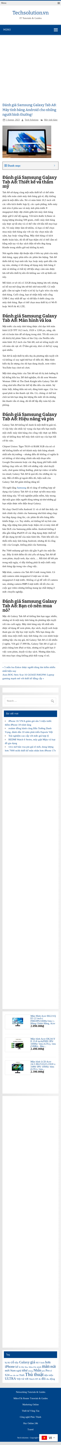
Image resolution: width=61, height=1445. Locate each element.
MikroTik (32, 1367)
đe (40, 1379)
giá (32, 1362)
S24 (7, 1375)
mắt (53, 1366)
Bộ (8, 1362)
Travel (30, 1429)
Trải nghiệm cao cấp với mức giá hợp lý (28, 735)
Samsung (21, 487)
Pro (48, 1370)
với (26, 1378)
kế (16, 1366)
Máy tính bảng (50, 120)
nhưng (30, 1371)
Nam (13, 1370)
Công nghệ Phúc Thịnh (30, 1417)
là (19, 1367)
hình (43, 1362)
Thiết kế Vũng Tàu (30, 1411)
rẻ (51, 1370)
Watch (32, 1379)
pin (43, 1370)
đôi (43, 1378)
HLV (38, 1362)
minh (39, 1367)
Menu (3, 3)
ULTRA (10, 1379)
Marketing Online (30, 1405)
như (24, 1370)
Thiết (21, 1375)
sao (11, 1375)
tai (17, 1375)
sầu (14, 1375)
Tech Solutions (31, 120)
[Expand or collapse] (55, 165)
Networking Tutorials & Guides (30, 1392)
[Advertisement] (30, 67)
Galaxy (24, 1362)
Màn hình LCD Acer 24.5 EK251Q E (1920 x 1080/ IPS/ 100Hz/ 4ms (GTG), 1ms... (43, 1065)
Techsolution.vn (31, 13)
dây (17, 1362)
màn (46, 1366)
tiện (46, 1375)
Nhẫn (37, 1370)
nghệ (18, 1370)
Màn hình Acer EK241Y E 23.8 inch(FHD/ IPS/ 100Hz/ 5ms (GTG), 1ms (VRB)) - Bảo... (43, 1042)
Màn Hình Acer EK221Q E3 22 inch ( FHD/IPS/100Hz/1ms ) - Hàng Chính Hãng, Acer (43, 1019)
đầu (47, 1379)
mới (7, 1370)
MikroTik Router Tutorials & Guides (31, 1398)
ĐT (36, 1379)
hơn (48, 1362)
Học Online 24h (30, 1423)
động (52, 1379)
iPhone (10, 1366)
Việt (19, 1379)
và (22, 1378)
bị (6, 1362)
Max (26, 1367)
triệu (51, 1375)
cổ (12, 1362)
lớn (22, 1367)
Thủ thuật (34, 1374)
